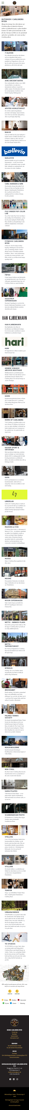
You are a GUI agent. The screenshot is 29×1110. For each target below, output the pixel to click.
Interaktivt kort (14, 1038)
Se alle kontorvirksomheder (14, 1047)
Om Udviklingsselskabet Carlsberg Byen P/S (14, 1055)
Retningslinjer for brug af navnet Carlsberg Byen (14, 1101)
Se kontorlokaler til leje (14, 1046)
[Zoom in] (17, 991)
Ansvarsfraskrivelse (14, 1105)
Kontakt (14, 1053)
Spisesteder (23, 1000)
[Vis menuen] (3, 3)
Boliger (6, 1000)
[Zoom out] (10, 991)
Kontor (14, 1003)
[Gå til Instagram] (17, 1079)
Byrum (7, 1003)
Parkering (22, 1003)
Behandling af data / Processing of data (14, 1095)
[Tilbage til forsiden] (14, 3)
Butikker (14, 1000)
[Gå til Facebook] (10, 1079)
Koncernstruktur (14, 1057)
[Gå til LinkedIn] (14, 1079)
